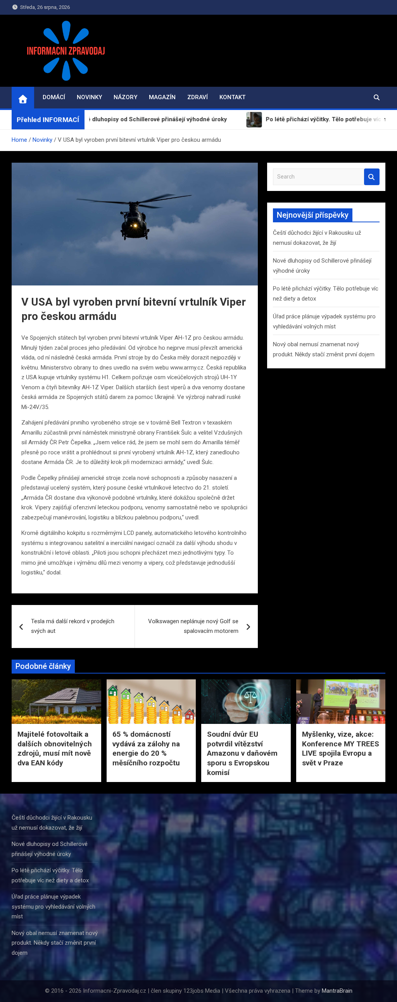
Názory (125, 97)
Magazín (162, 97)
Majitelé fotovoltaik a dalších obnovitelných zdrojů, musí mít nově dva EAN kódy (54, 748)
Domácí (54, 97)
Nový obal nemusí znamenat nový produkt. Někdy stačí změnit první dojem (55, 943)
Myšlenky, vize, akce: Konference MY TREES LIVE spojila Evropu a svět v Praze (340, 748)
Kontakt (232, 97)
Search (372, 176)
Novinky (89, 97)
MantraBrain (337, 990)
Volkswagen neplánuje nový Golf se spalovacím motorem (193, 626)
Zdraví (197, 97)
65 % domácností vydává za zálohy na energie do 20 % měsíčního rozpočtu (146, 748)
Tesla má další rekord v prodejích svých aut (72, 626)
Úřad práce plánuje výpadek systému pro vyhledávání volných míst (53, 906)
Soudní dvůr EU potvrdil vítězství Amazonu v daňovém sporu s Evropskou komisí (242, 753)
